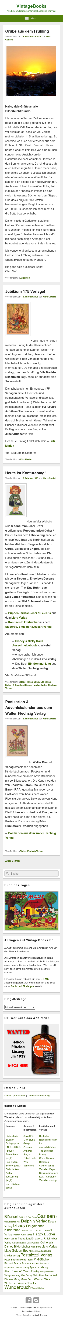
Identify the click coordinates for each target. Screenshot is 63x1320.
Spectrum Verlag (39, 1267)
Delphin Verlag (34, 1221)
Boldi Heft (23, 1217)
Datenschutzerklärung (38, 1095)
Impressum (20, 1095)
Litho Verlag (49, 1246)
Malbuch (46, 1250)
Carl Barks (32, 1217)
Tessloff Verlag (31, 1271)
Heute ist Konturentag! (25, 473)
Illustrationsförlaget (29, 1238)
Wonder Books (27, 1283)
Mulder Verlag (12, 1255)
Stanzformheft (13, 1271)
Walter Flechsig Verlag (31, 851)
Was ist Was (42, 1279)
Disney (19, 1225)
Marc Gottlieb (49, 296)
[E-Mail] (36, 1300)
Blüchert (11, 1216)
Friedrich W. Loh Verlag (22, 1234)
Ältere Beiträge (11, 860)
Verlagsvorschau (47, 1271)
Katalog (16, 1242)
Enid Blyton (38, 1230)
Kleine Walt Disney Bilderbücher (29, 1244)
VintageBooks (31, 6)
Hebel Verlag (26, 681)
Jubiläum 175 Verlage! (25, 291)
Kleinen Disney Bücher (29, 1242)
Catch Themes (40, 1315)
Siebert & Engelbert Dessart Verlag (22, 685)
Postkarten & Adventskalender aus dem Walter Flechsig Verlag (28, 707)
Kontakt (8, 1095)
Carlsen (46, 1215)
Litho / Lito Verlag (42, 681)
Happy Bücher (44, 1233)
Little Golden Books (18, 1250)
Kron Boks (36, 1246)
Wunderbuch (17, 1286)
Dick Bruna (29, 1139)
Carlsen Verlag (46, 1165)
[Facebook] (28, 1300)
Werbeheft (10, 1283)
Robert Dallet (30, 1158)
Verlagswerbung (12, 1275)
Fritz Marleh (26, 459)
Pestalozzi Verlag (36, 1255)
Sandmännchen (30, 1263)
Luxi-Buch (36, 1251)
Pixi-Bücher (42, 1259)
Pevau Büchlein (12, 1259)
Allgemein (25, 277)
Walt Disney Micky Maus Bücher (36, 1275)
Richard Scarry (12, 1263)
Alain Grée (28, 1136)
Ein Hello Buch (27, 1230)
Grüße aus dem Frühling (27, 31)
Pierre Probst (26, 1259)
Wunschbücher (37, 1288)
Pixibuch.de (12, 1136)
